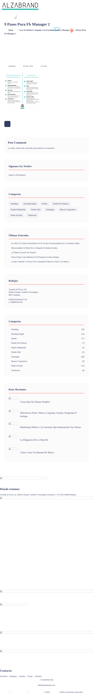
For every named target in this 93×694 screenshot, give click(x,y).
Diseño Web (35, 210)
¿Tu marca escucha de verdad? (23, 252)
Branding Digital (29, 204)
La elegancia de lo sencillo (34, 439)
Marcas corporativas (68, 210)
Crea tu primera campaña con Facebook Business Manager (44, 30)
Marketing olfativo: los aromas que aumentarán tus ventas (50, 427)
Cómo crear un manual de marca (37, 452)
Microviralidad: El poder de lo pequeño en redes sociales (34, 248)
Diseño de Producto (61, 204)
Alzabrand (54, 692)
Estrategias (50, 210)
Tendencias (32, 215)
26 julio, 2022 (28, 66)
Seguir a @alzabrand (17, 175)
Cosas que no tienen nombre (35, 401)
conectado (29, 148)
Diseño (44, 204)
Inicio (10, 30)
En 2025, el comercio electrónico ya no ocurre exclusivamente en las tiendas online (45, 243)
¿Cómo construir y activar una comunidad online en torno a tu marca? (40, 262)
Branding (14, 204)
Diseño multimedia (18, 210)
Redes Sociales (16, 215)
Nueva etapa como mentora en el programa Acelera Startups (35, 257)
